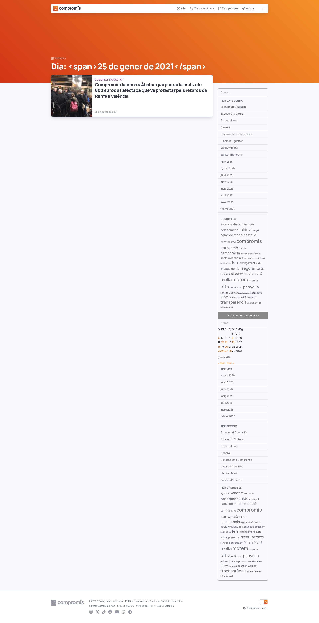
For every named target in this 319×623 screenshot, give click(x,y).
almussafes (249, 225)
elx (230, 263)
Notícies (60, 58)
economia (236, 258)
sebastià (241, 297)
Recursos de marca (257, 608)
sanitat (232, 297)
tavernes (251, 297)
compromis (249, 241)
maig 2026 (226, 188)
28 (230, 351)
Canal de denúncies (172, 601)
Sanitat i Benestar (231, 154)
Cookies (154, 601)
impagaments (229, 269)
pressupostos (244, 293)
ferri (235, 262)
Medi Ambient (229, 148)
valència (251, 302)
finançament (247, 263)
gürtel (259, 263)
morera (240, 279)
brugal (255, 230)
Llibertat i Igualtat (231, 141)
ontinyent (237, 287)
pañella (224, 292)
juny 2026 (226, 182)
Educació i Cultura (231, 113)
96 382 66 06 (126, 605)
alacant (238, 224)
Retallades (256, 292)
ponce (233, 292)
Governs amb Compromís (236, 134)
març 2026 (227, 202)
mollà (226, 280)
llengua (224, 274)
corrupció (229, 247)
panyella (251, 287)
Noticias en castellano (243, 315)
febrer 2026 (227, 209)
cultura (242, 248)
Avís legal (118, 601)
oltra (225, 287)
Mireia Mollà (253, 273)
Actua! (250, 8)
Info (183, 8)
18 (219, 346)
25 (219, 351)
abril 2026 (226, 195)
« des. (221, 363)
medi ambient (236, 273)
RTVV (224, 297)
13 (226, 342)
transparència (233, 302)
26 (222, 351)
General (225, 127)
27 (226, 351)
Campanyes (229, 8)
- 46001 (156, 605)
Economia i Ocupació (233, 107)
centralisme (228, 242)
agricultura (226, 224)
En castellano (228, 120)
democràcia (230, 253)
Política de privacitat (136, 601)
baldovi (245, 229)
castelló (250, 235)
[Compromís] (67, 8)
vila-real (229, 307)
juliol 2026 (226, 175)
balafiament (229, 230)
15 (233, 342)
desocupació (246, 253)
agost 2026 (227, 168)
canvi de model (231, 235)
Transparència (203, 8)
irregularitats (252, 268)
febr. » (230, 363)
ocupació (253, 280)
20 (226, 346)
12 (222, 342)
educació (249, 258)
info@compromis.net (103, 605)
